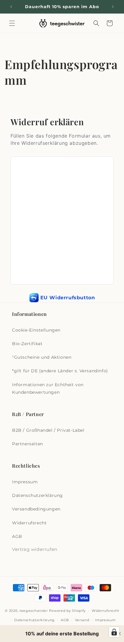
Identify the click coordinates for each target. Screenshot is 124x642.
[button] (12, 23)
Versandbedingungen (36, 509)
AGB (17, 536)
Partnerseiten (27, 444)
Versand (82, 620)
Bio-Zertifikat (27, 343)
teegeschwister (34, 611)
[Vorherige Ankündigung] (11, 6)
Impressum (25, 482)
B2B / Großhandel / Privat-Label (48, 430)
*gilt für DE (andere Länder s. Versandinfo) (60, 370)
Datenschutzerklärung (37, 495)
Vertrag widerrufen (34, 549)
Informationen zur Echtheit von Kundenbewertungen (48, 388)
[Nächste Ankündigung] (112, 6)
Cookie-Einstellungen (36, 330)
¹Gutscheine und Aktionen (41, 357)
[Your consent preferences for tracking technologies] (114, 632)
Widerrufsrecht (29, 523)
